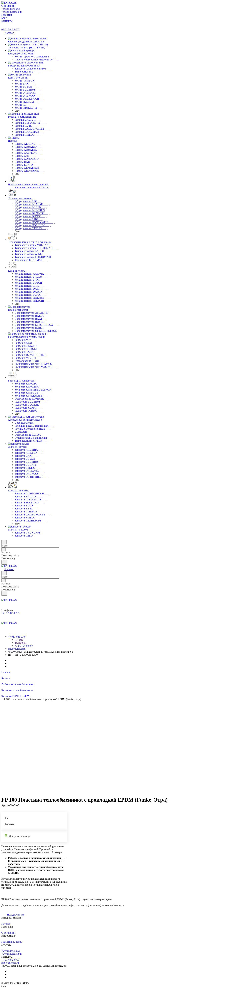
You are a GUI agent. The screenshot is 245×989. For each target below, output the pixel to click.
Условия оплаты (10, 950)
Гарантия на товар (11, 941)
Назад (19, 639)
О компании (8, 932)
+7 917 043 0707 (10, 29)
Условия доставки (11, 953)
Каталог (5, 923)
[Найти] (4, 562)
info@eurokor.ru (17, 648)
